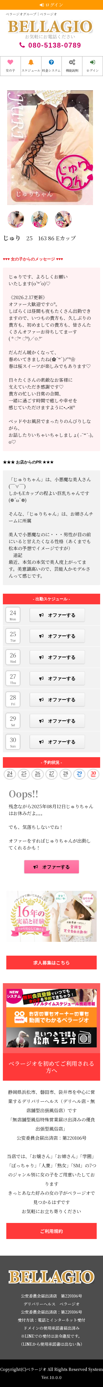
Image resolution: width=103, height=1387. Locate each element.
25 (13, 635)
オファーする (62, 615)
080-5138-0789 (54, 45)
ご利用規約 (51, 1231)
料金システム (51, 70)
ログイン (92, 70)
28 (13, 699)
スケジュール (30, 70)
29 (13, 720)
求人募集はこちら (51, 962)
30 (13, 741)
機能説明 (72, 70)
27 (13, 678)
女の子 (10, 70)
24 (13, 614)
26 (13, 657)
